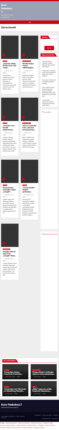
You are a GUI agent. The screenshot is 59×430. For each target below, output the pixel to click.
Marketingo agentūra (11, 423)
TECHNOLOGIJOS (46, 418)
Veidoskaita (41, 425)
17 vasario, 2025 (28, 70)
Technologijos (6, 249)
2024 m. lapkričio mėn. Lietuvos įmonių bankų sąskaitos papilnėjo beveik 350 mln (29, 131)
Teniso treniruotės (50, 425)
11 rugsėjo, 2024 (9, 258)
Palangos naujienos (39, 427)
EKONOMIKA (38, 415)
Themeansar (4, 417)
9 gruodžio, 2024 (9, 194)
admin (18, 376)
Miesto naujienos (11, 425)
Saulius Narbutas (21, 425)
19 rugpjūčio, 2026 (10, 376)
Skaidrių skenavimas (36, 423)
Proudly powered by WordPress (8, 416)
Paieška (44, 37)
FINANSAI (5, 61)
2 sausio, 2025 (28, 132)
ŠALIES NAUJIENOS (26, 61)
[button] (56, 22)
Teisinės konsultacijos (24, 423)
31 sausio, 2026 (8, 70)
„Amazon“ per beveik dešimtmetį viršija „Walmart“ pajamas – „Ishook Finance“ (10, 131)
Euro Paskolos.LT (7, 8)
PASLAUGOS (55, 418)
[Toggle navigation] (30, 22)
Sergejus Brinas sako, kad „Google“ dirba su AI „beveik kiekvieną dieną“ (9, 256)
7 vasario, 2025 (8, 132)
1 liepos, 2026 (37, 376)
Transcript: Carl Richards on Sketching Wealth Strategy (49, 81)
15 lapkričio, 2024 (29, 194)
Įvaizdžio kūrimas (32, 425)
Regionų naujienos (27, 427)
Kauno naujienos (16, 427)
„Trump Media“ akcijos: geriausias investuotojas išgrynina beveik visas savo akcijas (29, 193)
